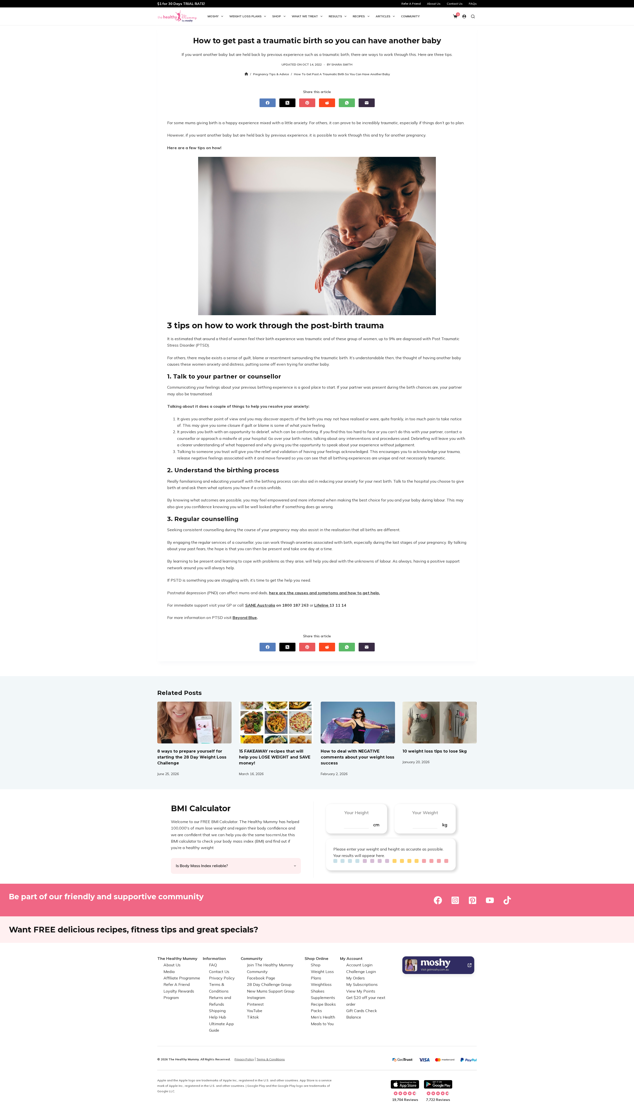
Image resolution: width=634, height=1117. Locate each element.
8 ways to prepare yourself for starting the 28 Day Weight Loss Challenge (191, 757)
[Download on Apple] (405, 1084)
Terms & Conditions (271, 1059)
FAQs (473, 3)
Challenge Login (361, 971)
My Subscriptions (362, 984)
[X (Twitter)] (287, 102)
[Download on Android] (438, 1084)
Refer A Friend (411, 3)
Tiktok (253, 1017)
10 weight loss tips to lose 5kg (434, 751)
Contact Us (455, 3)
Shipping (217, 1010)
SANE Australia (260, 605)
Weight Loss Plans (245, 16)
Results (335, 16)
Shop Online (316, 958)
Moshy (213, 16)
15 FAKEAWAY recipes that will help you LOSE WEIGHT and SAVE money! (274, 757)
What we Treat (305, 16)
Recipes (359, 16)
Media (169, 971)
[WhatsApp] (347, 102)
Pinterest (255, 1004)
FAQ (213, 964)
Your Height (356, 812)
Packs (316, 1010)
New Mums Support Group (270, 991)
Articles (383, 16)
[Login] (464, 16)
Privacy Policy (222, 977)
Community (410, 16)
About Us (434, 3)
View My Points (360, 991)
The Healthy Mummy (177, 958)
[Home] (246, 74)
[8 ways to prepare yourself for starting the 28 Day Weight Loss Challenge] (194, 722)
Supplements (323, 997)
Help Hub (217, 1017)
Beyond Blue (245, 617)
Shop (276, 16)
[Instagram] (455, 900)
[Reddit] (327, 102)
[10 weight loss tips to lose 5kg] (439, 722)
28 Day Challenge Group (269, 984)
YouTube (254, 1010)
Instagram (256, 997)
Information (214, 958)
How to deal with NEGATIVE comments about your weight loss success (357, 757)
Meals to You (322, 1023)
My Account (351, 958)
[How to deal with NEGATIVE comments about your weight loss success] (358, 722)
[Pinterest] (307, 102)
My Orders (355, 977)
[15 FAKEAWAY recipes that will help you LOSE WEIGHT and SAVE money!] (276, 722)
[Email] (367, 102)
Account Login (359, 964)
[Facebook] (268, 102)
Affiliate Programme (181, 977)
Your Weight (425, 812)
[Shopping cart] (455, 16)
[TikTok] (507, 900)
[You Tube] (490, 900)
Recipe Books (323, 1004)
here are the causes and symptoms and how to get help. (324, 592)
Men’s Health (323, 1017)
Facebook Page (261, 977)
